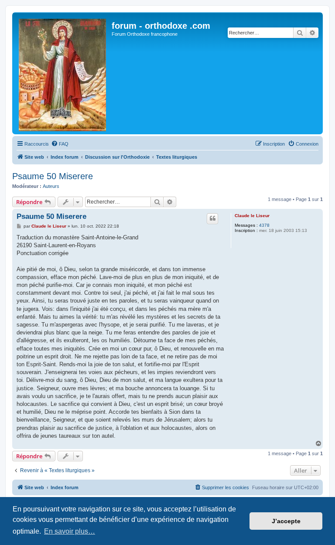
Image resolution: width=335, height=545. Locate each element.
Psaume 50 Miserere (52, 176)
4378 (264, 225)
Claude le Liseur (252, 215)
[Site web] (63, 73)
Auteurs (51, 186)
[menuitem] (59, 144)
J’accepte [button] (286, 521)
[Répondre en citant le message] (212, 218)
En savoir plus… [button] (69, 531)
